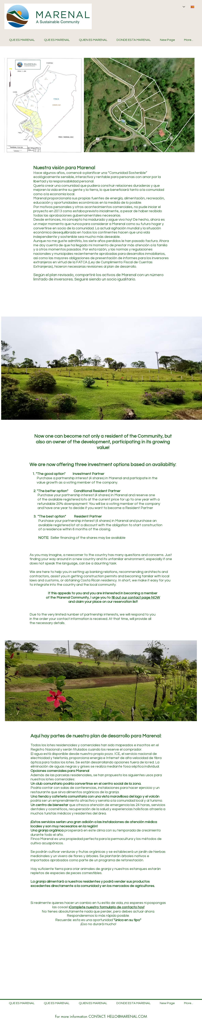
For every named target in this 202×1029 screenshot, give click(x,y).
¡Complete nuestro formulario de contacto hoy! (106, 907)
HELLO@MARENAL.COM (127, 1016)
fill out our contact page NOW (135, 597)
